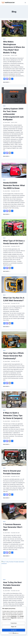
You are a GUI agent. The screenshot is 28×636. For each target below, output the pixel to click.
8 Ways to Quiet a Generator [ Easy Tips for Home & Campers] (12, 415)
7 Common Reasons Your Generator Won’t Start (12, 527)
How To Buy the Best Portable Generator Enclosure (12, 585)
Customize (14, 623)
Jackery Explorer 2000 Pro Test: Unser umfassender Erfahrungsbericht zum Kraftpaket (13, 114)
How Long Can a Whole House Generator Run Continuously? (13, 356)
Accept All (13, 630)
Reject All (13, 626)
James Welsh (7, 55)
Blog (4, 38)
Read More (6, 82)
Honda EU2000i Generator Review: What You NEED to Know (14, 185)
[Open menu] (25, 3)
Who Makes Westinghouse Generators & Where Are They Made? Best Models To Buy (14, 47)
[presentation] (14, 28)
